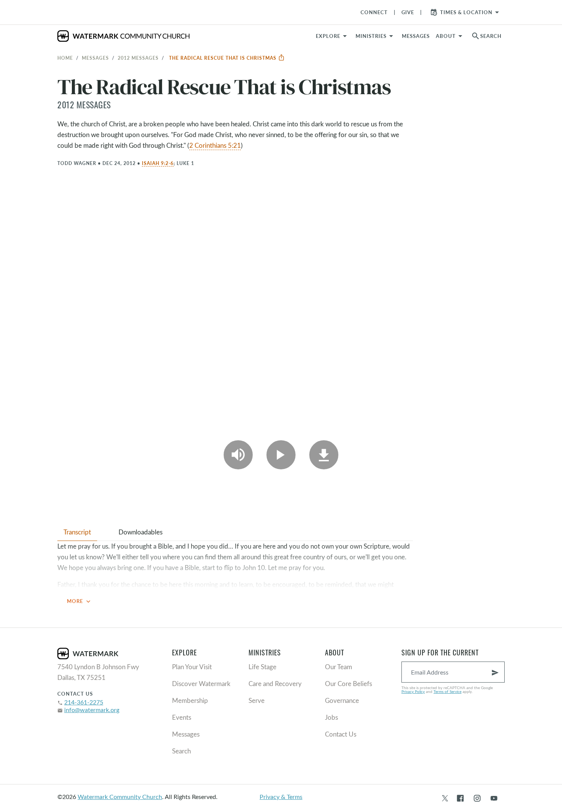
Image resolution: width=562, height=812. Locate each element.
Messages (95, 58)
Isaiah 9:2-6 (158, 163)
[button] (375, 36)
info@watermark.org (91, 710)
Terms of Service (447, 691)
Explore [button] (328, 36)
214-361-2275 (83, 702)
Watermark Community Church (120, 796)
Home (65, 58)
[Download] (323, 454)
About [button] (446, 36)
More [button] (79, 601)
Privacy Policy (413, 691)
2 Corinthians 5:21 (215, 145)
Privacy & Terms (281, 796)
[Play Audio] (238, 454)
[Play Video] (281, 454)
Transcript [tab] (77, 532)
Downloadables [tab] (140, 532)
